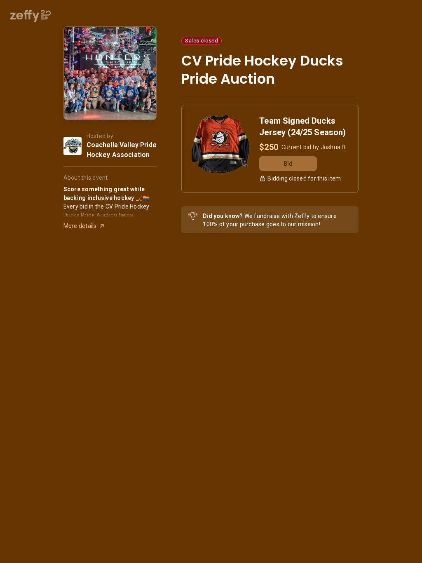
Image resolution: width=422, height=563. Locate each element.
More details (80, 226)
